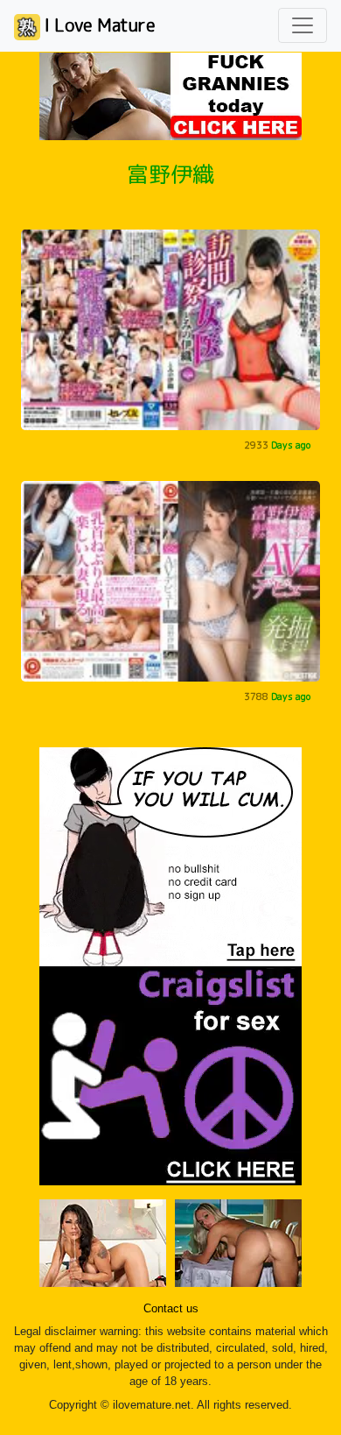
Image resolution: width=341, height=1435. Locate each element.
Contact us (170, 1309)
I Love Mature (98, 24)
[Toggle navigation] (302, 25)
